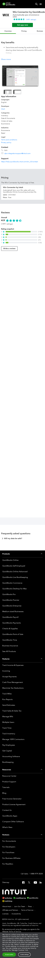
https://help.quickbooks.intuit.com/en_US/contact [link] (19, 162)
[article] (22, 539)
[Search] (36, 4)
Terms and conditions (9, 140)
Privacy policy (6, 142)
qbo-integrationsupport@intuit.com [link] (17, 153)
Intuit (3, 109)
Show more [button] (6, 59)
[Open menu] (41, 4)
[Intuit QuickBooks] (8, 4)
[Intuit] (15, 891)
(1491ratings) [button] (31, 19)
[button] (21, 231)
